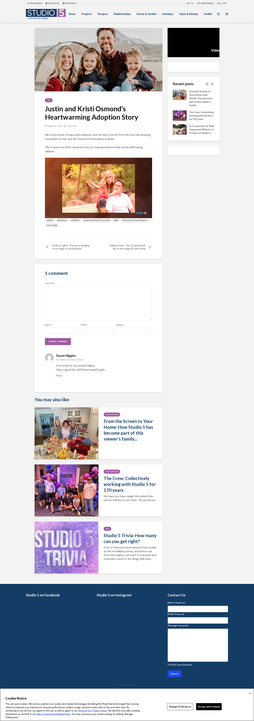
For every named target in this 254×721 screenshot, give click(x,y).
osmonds (52, 225)
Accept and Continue (209, 706)
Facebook (53, 3)
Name (48, 325)
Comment (49, 283)
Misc (49, 100)
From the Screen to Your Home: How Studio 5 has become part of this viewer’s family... (128, 430)
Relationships (122, 14)
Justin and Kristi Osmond (97, 220)
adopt (50, 220)
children (75, 220)
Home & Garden (147, 14)
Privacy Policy (100, 710)
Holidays (167, 14)
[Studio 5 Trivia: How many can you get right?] (66, 547)
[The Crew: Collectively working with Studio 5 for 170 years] (66, 490)
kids (116, 220)
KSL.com (221, 3)
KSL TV (189, 3)
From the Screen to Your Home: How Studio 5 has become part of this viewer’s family (201, 98)
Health (208, 14)
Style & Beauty (188, 14)
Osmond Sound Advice (134, 220)
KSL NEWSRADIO (205, 3)
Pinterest (71, 3)
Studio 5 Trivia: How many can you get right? (130, 538)
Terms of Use (85, 710)
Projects (87, 14)
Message (178, 625)
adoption (62, 220)
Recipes (103, 14)
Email (84, 325)
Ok (250, 693)
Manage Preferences (180, 706)
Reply (59, 375)
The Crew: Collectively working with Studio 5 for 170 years (130, 484)
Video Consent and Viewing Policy (53, 714)
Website (120, 325)
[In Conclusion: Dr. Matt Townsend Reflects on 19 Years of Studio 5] (180, 129)
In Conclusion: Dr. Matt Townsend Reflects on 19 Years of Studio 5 (201, 129)
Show (72, 14)
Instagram (36, 3)
